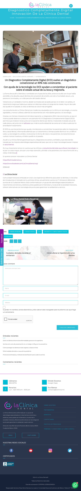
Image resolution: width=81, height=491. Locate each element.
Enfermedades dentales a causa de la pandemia (17, 351)
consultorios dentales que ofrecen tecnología (59, 148)
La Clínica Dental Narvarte (24, 76)
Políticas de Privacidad (52, 424)
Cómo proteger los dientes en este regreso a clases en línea (20, 347)
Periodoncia (41, 76)
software (26, 123)
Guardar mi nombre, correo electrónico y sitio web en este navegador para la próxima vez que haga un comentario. (39, 311)
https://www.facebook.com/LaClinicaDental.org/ (20, 163)
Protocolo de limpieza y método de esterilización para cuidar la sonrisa (24, 354)
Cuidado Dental (29, 232)
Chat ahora (32, 435)
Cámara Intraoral (15, 232)
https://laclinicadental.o (11, 160)
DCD (39, 232)
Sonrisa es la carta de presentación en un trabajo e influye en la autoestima (25, 344)
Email (11, 435)
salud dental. (9, 144)
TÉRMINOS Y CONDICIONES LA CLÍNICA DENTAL (59, 429)
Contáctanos (49, 419)
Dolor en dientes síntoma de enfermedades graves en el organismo (23, 340)
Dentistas (47, 415)
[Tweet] (19, 241)
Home (12, 17)
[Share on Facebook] (11, 241)
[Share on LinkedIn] (15, 241)
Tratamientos (49, 410)
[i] (16, 153)
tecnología (8, 236)
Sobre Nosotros (50, 405)
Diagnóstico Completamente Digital (55, 232)
